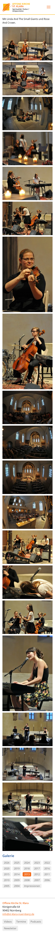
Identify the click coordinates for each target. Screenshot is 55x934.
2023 (37, 862)
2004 (17, 886)
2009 (17, 880)
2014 (17, 874)
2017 (37, 868)
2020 (6, 868)
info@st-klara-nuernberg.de (18, 914)
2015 (6, 874)
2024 (27, 862)
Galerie (8, 855)
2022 (47, 862)
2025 (17, 862)
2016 (47, 868)
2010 (6, 880)
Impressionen (32, 886)
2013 (27, 874)
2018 (27, 868)
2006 (47, 880)
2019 (17, 868)
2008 (27, 880)
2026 (6, 862)
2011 (47, 874)
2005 (6, 886)
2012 (37, 874)
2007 (37, 880)
